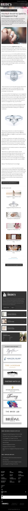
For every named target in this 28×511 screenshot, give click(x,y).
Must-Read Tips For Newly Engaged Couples (12, 436)
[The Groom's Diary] (22, 504)
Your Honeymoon (12, 482)
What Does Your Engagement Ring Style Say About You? (13, 449)
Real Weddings (11, 472)
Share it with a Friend (14, 258)
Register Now (6, 307)
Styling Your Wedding (21, 475)
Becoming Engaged (8, 10)
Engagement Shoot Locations (9, 446)
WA (9, 340)
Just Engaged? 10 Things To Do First (10, 438)
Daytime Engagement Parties (9, 444)
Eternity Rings (6, 442)
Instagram (2, 494)
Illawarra (10, 337)
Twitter (2, 497)
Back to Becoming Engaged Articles (14, 265)
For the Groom (11, 475)
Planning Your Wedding (4, 478)
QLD (10, 338)
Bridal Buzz (2, 490)
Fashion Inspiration (20, 472)
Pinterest (2, 499)
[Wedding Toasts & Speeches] (15, 504)
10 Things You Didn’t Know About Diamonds (12, 440)
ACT (3, 338)
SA (3, 340)
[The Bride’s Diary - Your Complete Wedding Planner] (5, 504)
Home (2, 10)
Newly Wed (19, 482)
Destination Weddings (3, 482)
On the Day (19, 478)
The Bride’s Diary (6, 4)
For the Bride (2, 475)
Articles (15, 10)
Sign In (12, 307)
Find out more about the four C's (10, 182)
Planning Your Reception (13, 478)
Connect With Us (3, 486)
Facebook (2, 492)
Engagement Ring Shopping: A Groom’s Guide (12, 434)
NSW (4, 337)
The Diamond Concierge (21, 51)
